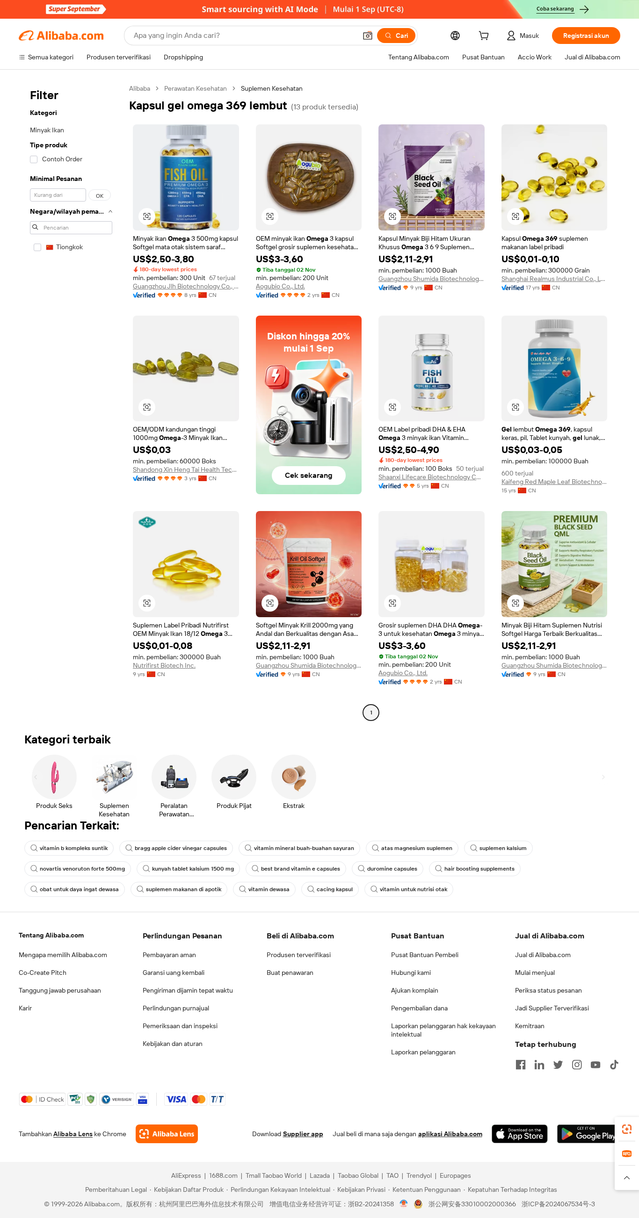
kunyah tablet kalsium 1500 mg (193, 868)
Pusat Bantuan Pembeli (424, 955)
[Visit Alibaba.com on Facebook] (520, 1064)
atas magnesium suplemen (416, 848)
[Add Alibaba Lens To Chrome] (167, 1133)
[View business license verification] (403, 1204)
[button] (367, 35)
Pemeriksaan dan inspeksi (180, 1026)
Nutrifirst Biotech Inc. (164, 665)
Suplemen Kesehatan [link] (272, 88)
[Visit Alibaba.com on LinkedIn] (539, 1064)
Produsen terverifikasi (299, 955)
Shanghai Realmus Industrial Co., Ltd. (554, 278)
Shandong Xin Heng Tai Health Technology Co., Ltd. (186, 469)
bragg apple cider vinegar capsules (181, 848)
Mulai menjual (535, 972)
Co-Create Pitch (42, 972)
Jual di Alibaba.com (543, 955)
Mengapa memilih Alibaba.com (63, 955)
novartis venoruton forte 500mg (82, 868)
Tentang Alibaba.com (51, 935)
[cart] (486, 37)
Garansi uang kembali (173, 972)
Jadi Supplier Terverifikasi (552, 1008)
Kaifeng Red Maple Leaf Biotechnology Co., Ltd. (554, 481)
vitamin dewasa (269, 889)
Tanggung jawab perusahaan (60, 990)
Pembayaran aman (169, 955)
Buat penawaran (290, 972)
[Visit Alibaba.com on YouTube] (595, 1064)
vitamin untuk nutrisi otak (413, 889)
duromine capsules (392, 868)
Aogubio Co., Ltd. (280, 286)
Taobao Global (358, 1175)
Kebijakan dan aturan (173, 1043)
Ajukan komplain (414, 990)
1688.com (223, 1175)
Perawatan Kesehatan (195, 88)
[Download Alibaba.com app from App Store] (520, 1133)
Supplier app (303, 1134)
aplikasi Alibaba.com (450, 1134)
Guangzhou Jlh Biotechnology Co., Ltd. (186, 286)
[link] (627, 1129)
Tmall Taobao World (274, 1175)
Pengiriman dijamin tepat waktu (188, 990)
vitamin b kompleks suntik (74, 848)
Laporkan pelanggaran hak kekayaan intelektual (443, 1030)
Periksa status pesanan (548, 990)
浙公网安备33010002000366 (472, 1204)
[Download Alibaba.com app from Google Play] (588, 1133)
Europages (455, 1175)
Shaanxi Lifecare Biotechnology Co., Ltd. (431, 477)
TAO (392, 1175)
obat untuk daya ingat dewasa (79, 889)
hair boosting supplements (479, 868)
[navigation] (71, 402)
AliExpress (186, 1175)
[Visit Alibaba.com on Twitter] (558, 1064)
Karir (25, 1008)
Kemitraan (530, 1026)
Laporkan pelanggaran (423, 1052)
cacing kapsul (335, 889)
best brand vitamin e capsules (300, 868)
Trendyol (419, 1175)
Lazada (320, 1175)
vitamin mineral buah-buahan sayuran (304, 848)
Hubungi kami (411, 972)
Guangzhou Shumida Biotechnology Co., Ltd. (431, 278)
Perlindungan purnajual (176, 1008)
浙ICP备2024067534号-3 (558, 1204)
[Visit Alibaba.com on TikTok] (614, 1064)
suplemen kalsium (503, 848)
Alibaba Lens (73, 1134)
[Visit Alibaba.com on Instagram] (576, 1064)
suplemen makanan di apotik (183, 889)
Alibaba (139, 88)
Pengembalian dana (419, 1008)
